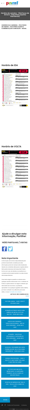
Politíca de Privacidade (13, 405)
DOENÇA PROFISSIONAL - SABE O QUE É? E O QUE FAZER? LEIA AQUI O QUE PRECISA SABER (15, 360)
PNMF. (13, 409)
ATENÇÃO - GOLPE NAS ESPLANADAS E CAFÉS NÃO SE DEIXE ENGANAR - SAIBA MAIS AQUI (15, 337)
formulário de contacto (16, 292)
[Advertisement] (15, 45)
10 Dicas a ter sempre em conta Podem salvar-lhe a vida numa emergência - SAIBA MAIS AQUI (15, 349)
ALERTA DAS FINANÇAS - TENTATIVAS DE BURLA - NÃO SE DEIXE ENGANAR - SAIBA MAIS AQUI (15, 324)
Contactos (24, 405)
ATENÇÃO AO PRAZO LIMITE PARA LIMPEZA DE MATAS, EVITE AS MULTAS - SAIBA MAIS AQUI (15, 312)
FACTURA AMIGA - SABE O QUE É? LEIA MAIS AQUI (15, 302)
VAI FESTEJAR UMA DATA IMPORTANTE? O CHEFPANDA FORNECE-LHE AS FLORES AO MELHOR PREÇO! (15, 372)
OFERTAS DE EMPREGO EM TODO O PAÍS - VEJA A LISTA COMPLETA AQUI (15, 384)
